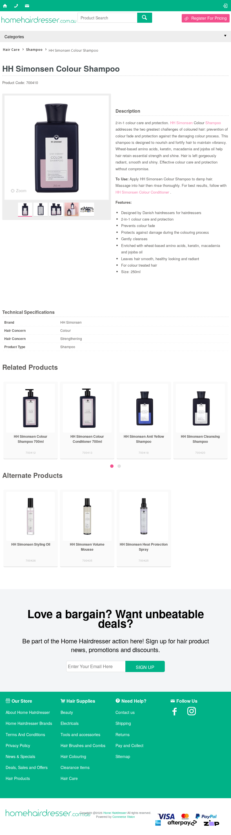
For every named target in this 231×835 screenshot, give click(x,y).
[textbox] (107, 18)
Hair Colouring (73, 756)
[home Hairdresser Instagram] (195, 713)
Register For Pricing (209, 18)
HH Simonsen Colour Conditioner (142, 192)
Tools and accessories (80, 734)
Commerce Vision (123, 817)
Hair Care (69, 778)
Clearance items (75, 767)
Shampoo (213, 122)
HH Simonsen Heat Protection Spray (144, 547)
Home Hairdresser (114, 813)
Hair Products (18, 778)
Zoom (21, 190)
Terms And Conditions (25, 734)
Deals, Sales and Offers (27, 767)
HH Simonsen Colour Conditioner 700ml (87, 439)
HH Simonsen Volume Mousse (87, 547)
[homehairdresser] (48, 813)
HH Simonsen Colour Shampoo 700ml (30, 439)
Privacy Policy (18, 745)
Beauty (67, 712)
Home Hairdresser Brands (29, 723)
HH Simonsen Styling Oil (30, 544)
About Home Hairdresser (28, 712)
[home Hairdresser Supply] (38, 21)
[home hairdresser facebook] (178, 713)
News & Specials (20, 756)
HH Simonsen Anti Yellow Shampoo (144, 439)
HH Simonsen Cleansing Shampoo (200, 439)
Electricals (70, 723)
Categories (14, 36)
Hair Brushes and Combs (83, 745)
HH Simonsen (182, 122)
